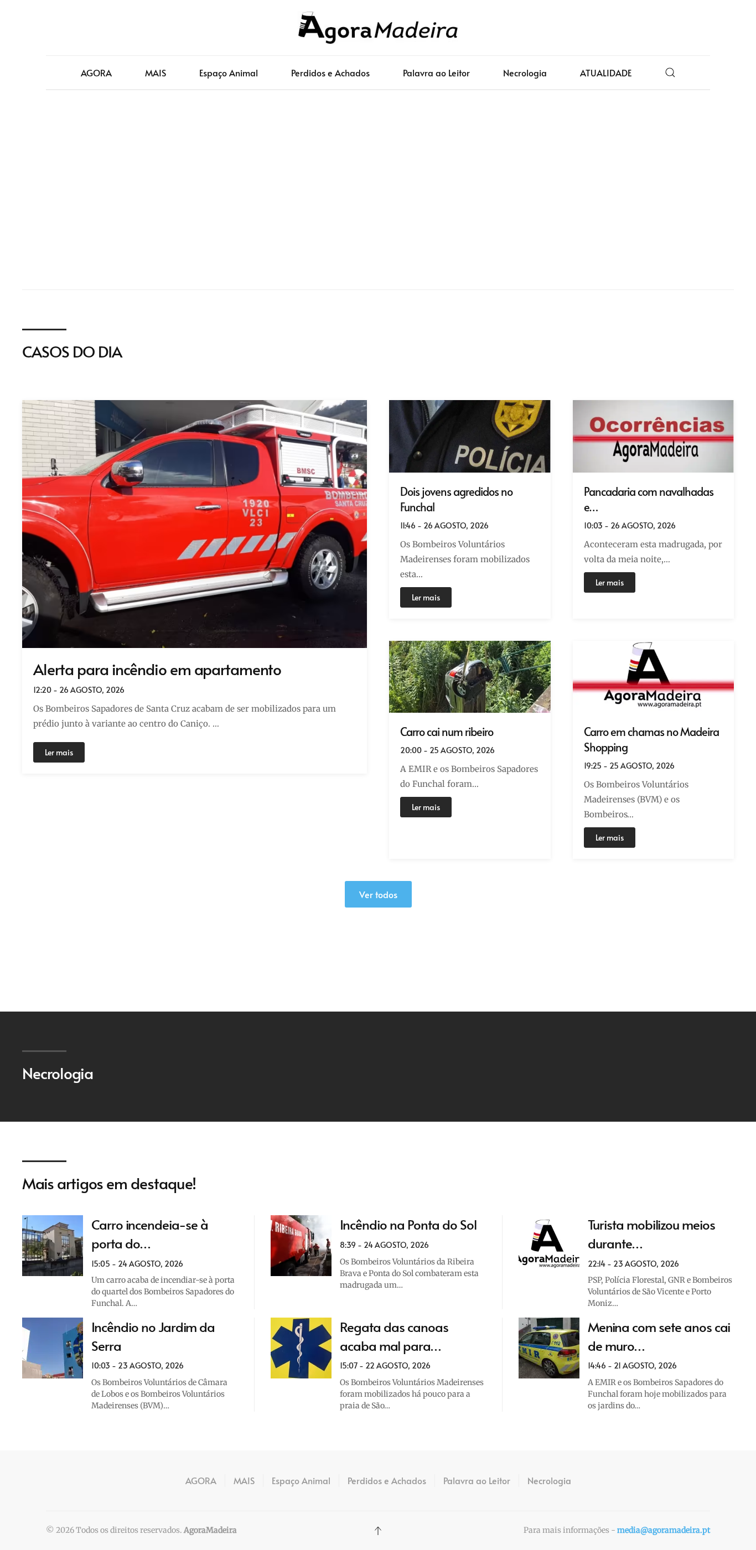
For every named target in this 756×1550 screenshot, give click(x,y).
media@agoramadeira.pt (663, 1530)
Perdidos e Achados (330, 72)
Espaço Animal (228, 72)
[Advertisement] (378, 189)
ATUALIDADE (605, 72)
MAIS (155, 72)
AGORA (96, 72)
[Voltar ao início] (378, 27)
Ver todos (378, 894)
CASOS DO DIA (72, 351)
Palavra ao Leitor (436, 72)
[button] (670, 72)
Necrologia (525, 72)
